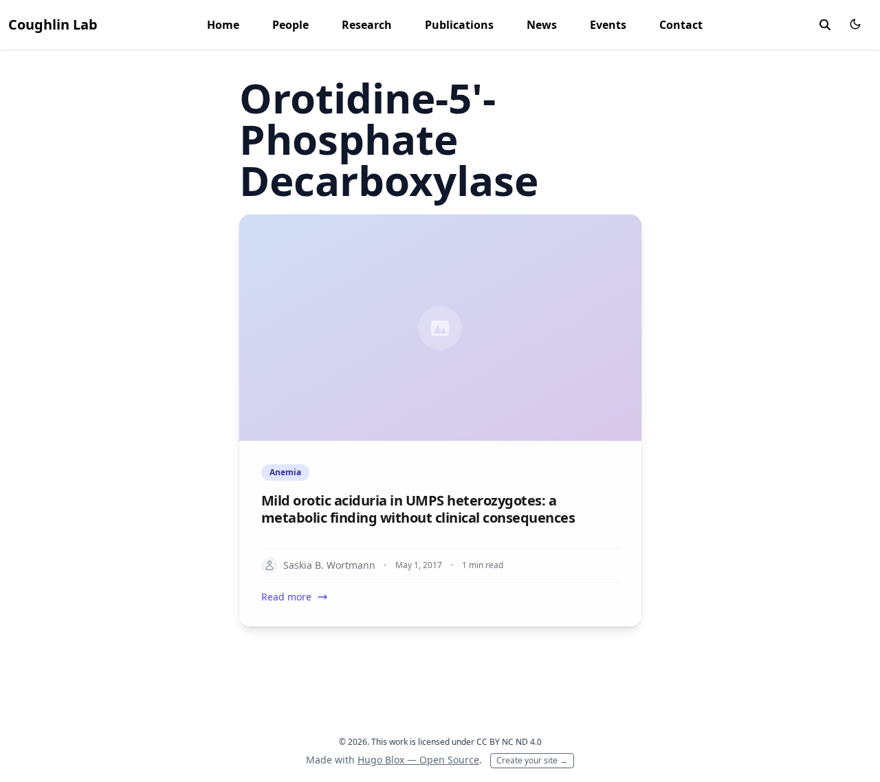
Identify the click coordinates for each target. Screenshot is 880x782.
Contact (681, 24)
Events (608, 24)
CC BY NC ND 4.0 (509, 742)
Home (223, 24)
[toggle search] (825, 24)
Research (367, 24)
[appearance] (855, 24)
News (542, 24)
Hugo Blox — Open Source (418, 759)
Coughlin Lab (53, 24)
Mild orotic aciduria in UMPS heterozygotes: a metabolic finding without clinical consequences (418, 509)
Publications (459, 24)
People (290, 24)
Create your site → (532, 760)
